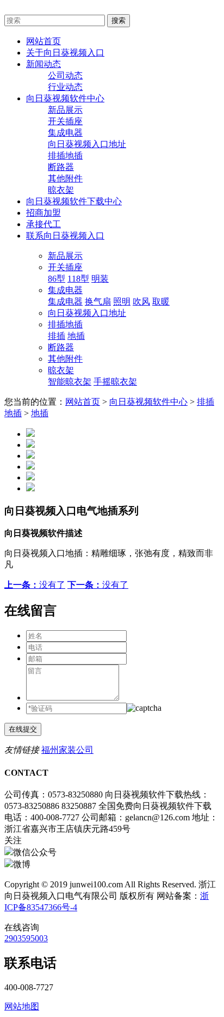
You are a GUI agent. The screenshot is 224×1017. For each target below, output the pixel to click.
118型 (78, 278)
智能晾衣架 (69, 381)
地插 (76, 335)
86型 (56, 278)
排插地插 (65, 155)
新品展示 (65, 109)
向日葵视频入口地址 (87, 144)
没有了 (34, 584)
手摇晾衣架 (115, 381)
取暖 (161, 301)
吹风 (141, 301)
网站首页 (82, 401)
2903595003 (26, 938)
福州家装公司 (67, 749)
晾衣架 (61, 189)
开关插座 (65, 121)
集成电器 (65, 132)
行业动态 (65, 87)
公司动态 (65, 75)
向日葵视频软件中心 (148, 401)
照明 (121, 301)
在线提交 (23, 729)
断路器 (61, 167)
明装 (100, 278)
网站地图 (21, 1006)
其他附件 (65, 178)
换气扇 (98, 301)
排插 (56, 335)
